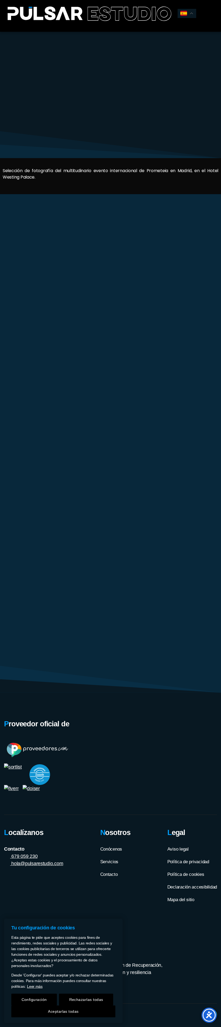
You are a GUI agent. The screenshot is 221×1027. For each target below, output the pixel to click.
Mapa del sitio (180, 899)
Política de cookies (185, 874)
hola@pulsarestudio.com (36, 863)
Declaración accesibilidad (192, 887)
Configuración (34, 999)
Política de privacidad (188, 861)
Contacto (109, 874)
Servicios (109, 861)
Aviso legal (178, 849)
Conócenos (111, 849)
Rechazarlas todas (86, 999)
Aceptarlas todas (63, 1011)
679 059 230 (23, 856)
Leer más (35, 986)
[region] (63, 971)
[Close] (117, 923)
